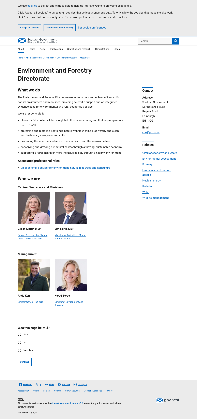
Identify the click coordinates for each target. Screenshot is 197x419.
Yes (26, 334)
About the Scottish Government (40, 58)
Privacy (109, 391)
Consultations (102, 49)
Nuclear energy (151, 180)
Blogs (117, 49)
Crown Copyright (72, 391)
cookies (32, 5)
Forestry (147, 164)
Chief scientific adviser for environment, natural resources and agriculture (65, 167)
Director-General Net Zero (30, 302)
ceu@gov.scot (151, 132)
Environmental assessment (159, 158)
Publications (56, 49)
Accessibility (23, 391)
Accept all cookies (29, 27)
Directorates (84, 58)
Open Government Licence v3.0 (67, 403)
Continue (24, 362)
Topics (31, 49)
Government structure (67, 58)
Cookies (57, 391)
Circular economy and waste (159, 153)
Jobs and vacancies (93, 391)
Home (20, 58)
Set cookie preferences (92, 27)
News (42, 49)
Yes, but (28, 350)
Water (145, 192)
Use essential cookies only (59, 27)
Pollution (147, 186)
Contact (46, 391)
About (21, 49)
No (25, 342)
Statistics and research (79, 49)
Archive (36, 391)
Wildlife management (155, 197)
